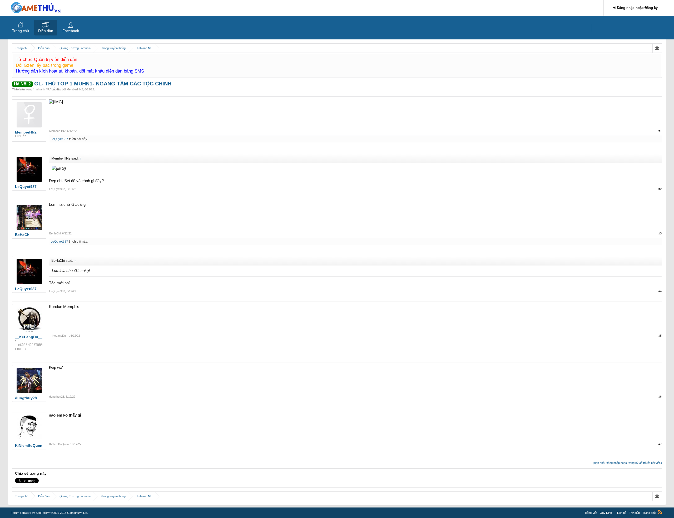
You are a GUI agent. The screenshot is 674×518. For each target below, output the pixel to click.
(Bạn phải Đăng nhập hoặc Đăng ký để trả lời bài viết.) (627, 462)
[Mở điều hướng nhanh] (657, 48)
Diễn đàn (45, 31)
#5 (660, 335)
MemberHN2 (75, 89)
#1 (660, 130)
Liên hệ (621, 512)
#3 (660, 233)
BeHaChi (55, 233)
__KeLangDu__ (59, 335)
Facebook (70, 31)
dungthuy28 (56, 396)
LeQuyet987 (59, 139)
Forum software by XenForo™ (49, 512)
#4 (660, 291)
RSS (660, 512)
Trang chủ (20, 31)
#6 (660, 396)
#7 (660, 444)
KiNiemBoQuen (59, 444)
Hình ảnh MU (41, 89)
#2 (660, 189)
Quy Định (606, 512)
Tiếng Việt (590, 512)
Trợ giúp (634, 512)
